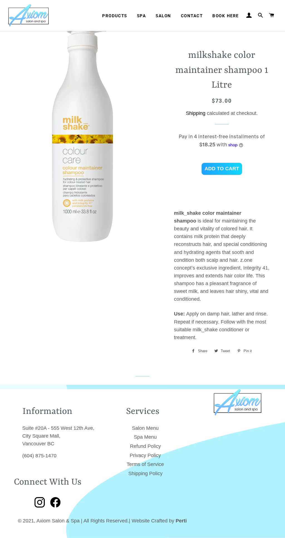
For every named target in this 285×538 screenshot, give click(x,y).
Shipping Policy (145, 473)
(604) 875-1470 (39, 455)
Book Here (225, 15)
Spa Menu (145, 437)
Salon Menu (145, 428)
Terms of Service (145, 464)
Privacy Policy (145, 455)
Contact (192, 15)
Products (114, 15)
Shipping (195, 113)
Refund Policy (145, 446)
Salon (163, 15)
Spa (141, 15)
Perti (181, 521)
